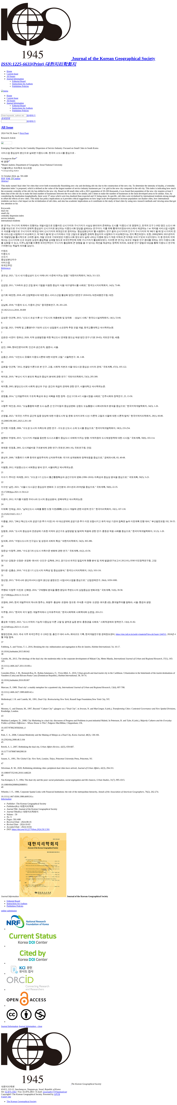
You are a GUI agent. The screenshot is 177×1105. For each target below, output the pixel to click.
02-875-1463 (10, 1092)
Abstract (4, 181)
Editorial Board (19, 81)
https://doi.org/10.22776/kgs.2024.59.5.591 (31, 829)
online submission (9, 911)
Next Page (24, 133)
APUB (57, 1094)
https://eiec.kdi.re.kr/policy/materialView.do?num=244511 (141, 634)
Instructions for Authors (22, 84)
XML (8, 178)
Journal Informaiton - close (30, 1026)
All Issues (11, 76)
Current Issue (12, 74)
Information (6, 799)
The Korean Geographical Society (22, 1101)
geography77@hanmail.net (55, 1092)
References (6, 268)
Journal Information (15, 79)
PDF (3, 178)
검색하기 (31, 115)
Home (9, 71)
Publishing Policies (20, 86)
